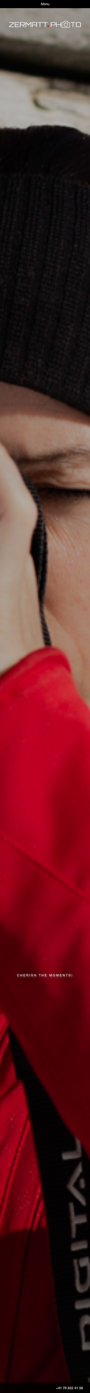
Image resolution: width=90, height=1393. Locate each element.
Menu (45, 4)
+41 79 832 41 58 (69, 1387)
